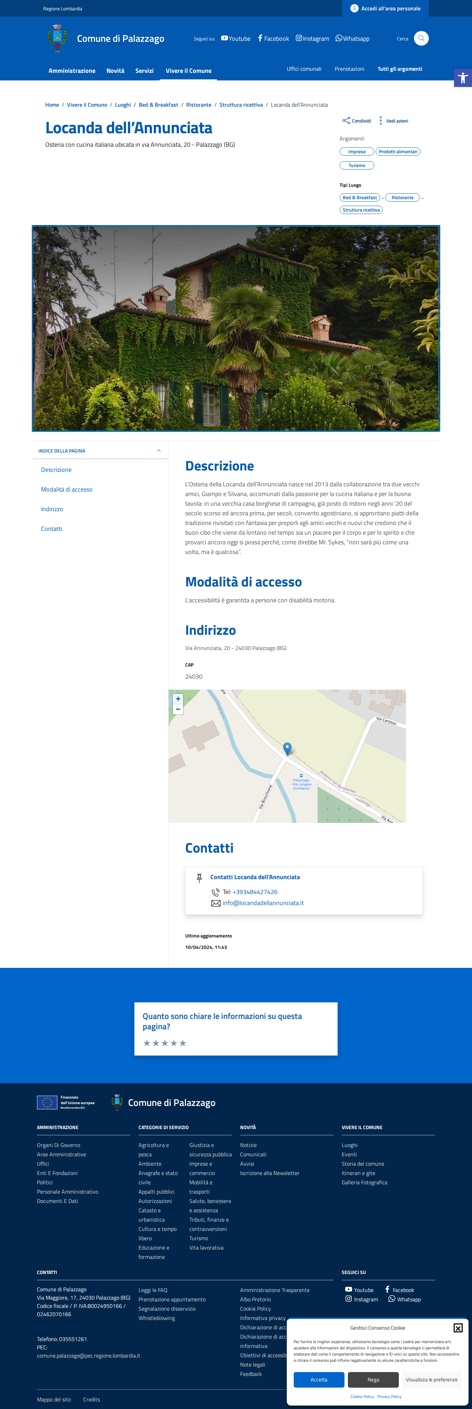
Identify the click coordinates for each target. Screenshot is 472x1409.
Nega (373, 1379)
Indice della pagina (61, 450)
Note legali (252, 1364)
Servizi (144, 70)
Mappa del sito (54, 1399)
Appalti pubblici (156, 1191)
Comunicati (253, 1154)
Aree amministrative (61, 1154)
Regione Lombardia (62, 8)
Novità (115, 70)
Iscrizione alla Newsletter (270, 1173)
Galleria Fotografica (364, 1182)
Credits (91, 1399)
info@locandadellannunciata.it (263, 902)
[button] (463, 78)
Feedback (251, 1374)
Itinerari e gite (358, 1173)
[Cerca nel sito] (421, 38)
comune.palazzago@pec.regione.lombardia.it (88, 1355)
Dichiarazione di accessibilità (273, 1327)
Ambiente (150, 1163)
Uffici (43, 1163)
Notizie (248, 1145)
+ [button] (178, 698)
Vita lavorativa (206, 1247)
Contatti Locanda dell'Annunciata (255, 877)
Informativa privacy (263, 1318)
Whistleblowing (157, 1318)
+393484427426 (255, 891)
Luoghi (350, 1145)
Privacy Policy (389, 1396)
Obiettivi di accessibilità (268, 1355)
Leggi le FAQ (153, 1290)
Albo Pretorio (255, 1299)
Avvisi (247, 1163)
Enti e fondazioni (57, 1173)
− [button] (178, 709)
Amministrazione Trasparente (275, 1290)
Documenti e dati (57, 1201)
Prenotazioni (350, 69)
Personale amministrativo (67, 1191)
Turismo (198, 1238)
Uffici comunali (304, 69)
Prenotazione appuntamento (172, 1299)
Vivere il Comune (188, 70)
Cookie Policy (362, 1396)
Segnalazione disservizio (167, 1308)
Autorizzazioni (155, 1201)
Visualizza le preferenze (432, 1379)
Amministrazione (72, 70)
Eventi (349, 1154)
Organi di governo (58, 1145)
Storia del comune (363, 1163)
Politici (45, 1182)
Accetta (319, 1379)
